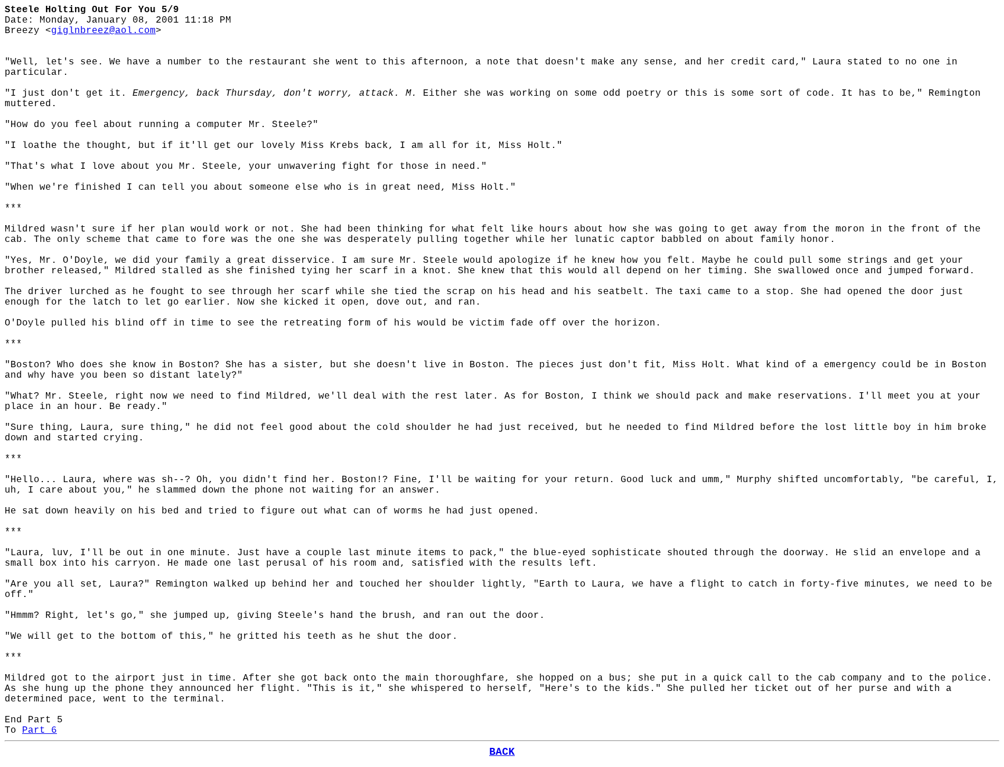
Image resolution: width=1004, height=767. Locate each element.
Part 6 (39, 730)
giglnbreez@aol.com (103, 31)
